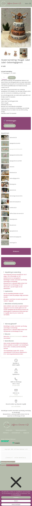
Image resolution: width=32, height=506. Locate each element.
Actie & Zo (12, 166)
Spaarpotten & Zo (14, 231)
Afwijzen (16, 501)
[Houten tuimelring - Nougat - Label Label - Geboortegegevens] (7, 53)
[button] (28, 3)
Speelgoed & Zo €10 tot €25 (16, 149)
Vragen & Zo (26, 432)
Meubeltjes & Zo (13, 219)
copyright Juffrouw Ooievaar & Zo (16, 449)
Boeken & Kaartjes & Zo (15, 201)
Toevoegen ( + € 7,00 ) (9, 73)
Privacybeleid (17, 495)
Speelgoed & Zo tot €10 (15, 143)
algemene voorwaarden (15, 336)
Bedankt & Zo (13, 190)
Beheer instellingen (16, 504)
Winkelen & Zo (9, 430)
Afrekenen (16, 251)
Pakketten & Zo (13, 172)
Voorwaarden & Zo (16, 432)
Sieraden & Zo (13, 225)
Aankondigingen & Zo (14, 178)
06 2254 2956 (16, 385)
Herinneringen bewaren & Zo (16, 196)
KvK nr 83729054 (16, 406)
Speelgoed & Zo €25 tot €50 (16, 155)
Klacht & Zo (5, 432)
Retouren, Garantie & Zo (21, 430)
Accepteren (16, 497)
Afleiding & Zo (13, 184)
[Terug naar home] (11, 3)
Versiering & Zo (13, 242)
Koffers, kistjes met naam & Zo (17, 213)
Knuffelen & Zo (13, 207)
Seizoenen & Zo (13, 137)
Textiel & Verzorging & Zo (15, 236)
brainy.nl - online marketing (15, 457)
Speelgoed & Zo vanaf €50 (16, 161)
